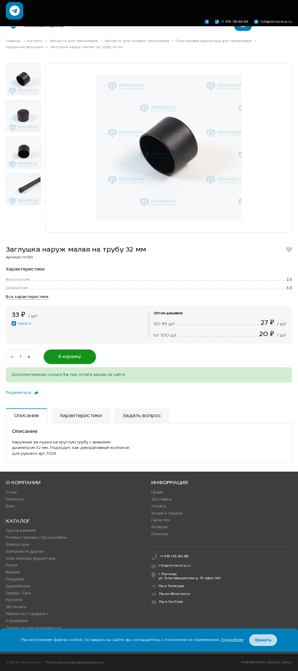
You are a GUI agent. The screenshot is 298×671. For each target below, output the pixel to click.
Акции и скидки (167, 513)
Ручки (11, 565)
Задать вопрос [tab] (142, 416)
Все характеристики (27, 297)
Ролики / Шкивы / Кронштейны (36, 537)
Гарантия (160, 520)
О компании (23, 483)
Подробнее (232, 640)
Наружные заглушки (24, 47)
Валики (13, 572)
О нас (11, 492)
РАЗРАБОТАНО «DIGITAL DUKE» (266, 662)
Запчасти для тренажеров (73, 41)
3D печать (16, 607)
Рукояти (14, 600)
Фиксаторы (17, 544)
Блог (10, 506)
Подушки (15, 579)
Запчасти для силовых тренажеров (136, 41)
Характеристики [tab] (81, 416)
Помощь (159, 534)
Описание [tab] (26, 416)
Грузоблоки (18, 586)
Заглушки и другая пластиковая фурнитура (30, 555)
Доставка (161, 499)
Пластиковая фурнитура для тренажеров (213, 41)
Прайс (157, 492)
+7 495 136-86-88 (234, 22)
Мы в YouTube (171, 602)
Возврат (159, 527)
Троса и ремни (21, 530)
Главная (13, 41)
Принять (263, 640)
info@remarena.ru (276, 22)
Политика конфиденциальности (75, 662)
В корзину (69, 356)
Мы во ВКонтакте (174, 594)
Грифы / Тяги (18, 593)
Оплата (158, 506)
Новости (15, 499)
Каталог (35, 41)
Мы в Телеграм (172, 586)
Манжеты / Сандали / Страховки (27, 617)
